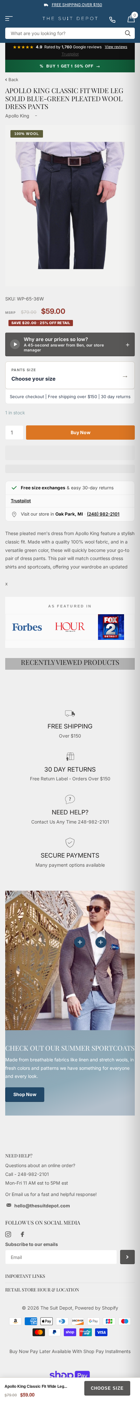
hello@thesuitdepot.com (42, 1205)
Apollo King (17, 115)
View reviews (116, 47)
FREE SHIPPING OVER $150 (77, 4)
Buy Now (81, 432)
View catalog (9, 18)
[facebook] (22, 1234)
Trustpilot (70, 54)
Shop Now (24, 1094)
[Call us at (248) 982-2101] (115, 18)
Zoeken (127, 33)
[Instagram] (8, 1234)
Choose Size (107, 1388)
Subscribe (127, 1257)
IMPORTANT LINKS (25, 1276)
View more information (101, 942)
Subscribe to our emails (31, 1244)
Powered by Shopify (96, 1308)
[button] (70, 375)
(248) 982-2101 (103, 514)
